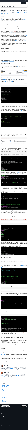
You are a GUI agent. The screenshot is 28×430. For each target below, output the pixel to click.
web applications (6, 18)
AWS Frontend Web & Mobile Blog (5, 385)
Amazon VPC (16, 40)
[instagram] (22, 423)
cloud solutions (18, 375)
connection (21, 110)
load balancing (24, 19)
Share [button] (7, 13)
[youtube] (24, 423)
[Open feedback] (27, 215)
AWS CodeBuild (3, 390)
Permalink (4, 13)
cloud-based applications (12, 368)
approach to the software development (8, 22)
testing (14, 245)
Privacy (2, 425)
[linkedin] (21, 423)
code (15, 20)
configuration (5, 81)
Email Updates (4, 401)
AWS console (22, 42)
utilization (25, 35)
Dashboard (4, 79)
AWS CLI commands (17, 172)
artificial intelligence (3, 376)
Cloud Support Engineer (11, 366)
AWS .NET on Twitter (4, 397)
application (2, 19)
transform (2, 22)
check (11, 32)
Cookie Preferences (9, 425)
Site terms (5, 425)
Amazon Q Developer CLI (3, 354)
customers (2, 369)
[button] (24, 3)
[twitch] (23, 423)
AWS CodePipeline (4, 389)
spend (18, 24)
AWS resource (8, 213)
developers (10, 24)
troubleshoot (22, 265)
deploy (1, 65)
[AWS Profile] (26, 0)
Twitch (3, 400)
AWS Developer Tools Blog (5, 384)
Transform (24, 358)
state (17, 66)
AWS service (9, 189)
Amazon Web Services (20, 373)
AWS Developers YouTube (4, 386)
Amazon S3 (25, 40)
